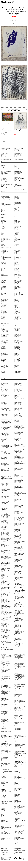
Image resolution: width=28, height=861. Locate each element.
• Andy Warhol (3, 130)
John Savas (3, 317)
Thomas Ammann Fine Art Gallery (19, 586)
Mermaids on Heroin (18, 280)
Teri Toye (16, 311)
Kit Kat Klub (3, 237)
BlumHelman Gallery (5, 468)
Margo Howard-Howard (19, 272)
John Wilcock (17, 329)
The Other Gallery (17, 582)
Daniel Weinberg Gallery (5, 515)
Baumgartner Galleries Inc (6, 460)
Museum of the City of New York (19, 685)
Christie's (2, 679)
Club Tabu (3, 228)
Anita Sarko (3, 259)
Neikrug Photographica (18, 461)
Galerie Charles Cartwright (6, 567)
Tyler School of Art (17, 748)
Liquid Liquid (16, 264)
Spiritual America (17, 561)
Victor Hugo (16, 374)
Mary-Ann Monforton (18, 341)
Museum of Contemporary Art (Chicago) (20, 668)
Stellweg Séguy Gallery (18, 568)
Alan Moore (3, 327)
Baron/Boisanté (4, 457)
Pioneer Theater (17, 789)
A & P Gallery (3, 396)
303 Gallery (3, 392)
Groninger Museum (4, 697)
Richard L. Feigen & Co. (18, 510)
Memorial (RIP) (17, 168)
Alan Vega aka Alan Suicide (6, 257)
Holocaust (16, 163)
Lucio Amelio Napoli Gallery (19, 417)
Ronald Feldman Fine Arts (19, 519)
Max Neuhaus (17, 278)
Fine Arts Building (4, 546)
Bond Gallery (3, 469)
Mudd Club (16, 222)
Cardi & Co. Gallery (4, 484)
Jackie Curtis (3, 305)
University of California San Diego (19, 752)
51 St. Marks (3, 385)
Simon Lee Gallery (17, 549)
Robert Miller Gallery (18, 514)
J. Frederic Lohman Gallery (6, 617)
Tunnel (15, 238)
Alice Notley (3, 329)
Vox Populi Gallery (18, 615)
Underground (17, 239)
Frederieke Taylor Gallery (6, 557)
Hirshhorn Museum (4, 704)
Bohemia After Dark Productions (4, 785)
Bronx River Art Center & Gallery (5, 473)
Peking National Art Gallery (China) (19, 704)
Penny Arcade (17, 289)
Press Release (16, 201)
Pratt (2, 765)
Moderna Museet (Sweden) (19, 654)
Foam (2, 549)
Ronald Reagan (17, 362)
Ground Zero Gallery (5, 594)
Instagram (17, 848)
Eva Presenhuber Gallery (5, 540)
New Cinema (16, 776)
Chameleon (3, 792)
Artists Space (3, 448)
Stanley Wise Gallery (18, 564)
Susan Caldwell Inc (17, 573)
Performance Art (17, 154)
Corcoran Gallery (4, 508)
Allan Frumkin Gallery (5, 413)
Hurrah (2, 233)
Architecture (3, 168)
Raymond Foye (17, 358)
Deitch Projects (3, 521)
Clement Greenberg (4, 344)
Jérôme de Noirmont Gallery (19, 380)
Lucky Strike (3, 245)
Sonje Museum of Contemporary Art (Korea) (20, 718)
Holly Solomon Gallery (5, 610)
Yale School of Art (17, 766)
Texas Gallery (17, 574)
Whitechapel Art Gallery (19, 626)
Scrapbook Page (17, 203)
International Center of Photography (5, 712)
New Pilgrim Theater (18, 777)
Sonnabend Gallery (18, 556)
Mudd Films (16, 773)
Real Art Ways (17, 799)
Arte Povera (3, 150)
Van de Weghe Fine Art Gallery (20, 606)
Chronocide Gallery (4, 502)
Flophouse (3, 820)
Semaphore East (17, 537)
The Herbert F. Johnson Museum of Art (18, 746)
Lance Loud (16, 259)
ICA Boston (3, 705)
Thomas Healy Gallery (18, 587)
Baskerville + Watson (5, 459)
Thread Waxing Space (18, 831)
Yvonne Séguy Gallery (18, 643)
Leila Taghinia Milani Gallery (19, 404)
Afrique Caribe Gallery (5, 405)
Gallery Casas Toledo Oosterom (5, 577)
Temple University (17, 743)
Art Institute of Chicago (5, 734)
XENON (16, 243)
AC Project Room (4, 403)
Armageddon (3, 220)
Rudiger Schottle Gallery (19, 523)
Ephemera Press (19, 850)
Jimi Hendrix (3, 311)
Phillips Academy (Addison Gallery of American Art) (6, 764)
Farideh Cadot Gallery (5, 541)
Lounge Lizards (17, 268)
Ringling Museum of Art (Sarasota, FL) (18, 710)
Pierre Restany (17, 356)
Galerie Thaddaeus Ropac (6, 570)
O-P (15, 781)
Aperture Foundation (5, 661)
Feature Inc (3, 544)
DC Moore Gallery (4, 520)
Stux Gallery (16, 572)
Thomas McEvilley (17, 371)
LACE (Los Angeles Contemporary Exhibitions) (20, 398)
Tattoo (15, 184)
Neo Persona (16, 462)
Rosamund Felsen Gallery (19, 522)
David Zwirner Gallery (5, 519)
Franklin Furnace (4, 823)
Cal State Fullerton (4, 738)
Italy (15, 165)
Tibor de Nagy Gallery (18, 591)
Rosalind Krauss (17, 364)
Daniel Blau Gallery (4, 514)
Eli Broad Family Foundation (6, 687)
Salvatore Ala (17, 529)
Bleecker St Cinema (4, 782)
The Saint (16, 233)
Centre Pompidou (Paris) (5, 678)
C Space (2, 788)
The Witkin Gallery (18, 584)
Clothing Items (3, 205)
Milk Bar (16, 220)
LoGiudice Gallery (17, 415)
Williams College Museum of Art (19, 765)
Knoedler (16, 386)
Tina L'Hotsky (17, 319)
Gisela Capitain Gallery (5, 587)
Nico (15, 284)
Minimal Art (16, 149)
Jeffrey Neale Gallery (5, 632)
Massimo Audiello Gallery (19, 435)
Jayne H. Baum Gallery (5, 631)
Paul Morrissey (17, 354)
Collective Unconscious (5, 805)
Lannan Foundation (4, 724)
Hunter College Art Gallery (6, 751)
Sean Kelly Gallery (17, 535)
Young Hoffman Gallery (19, 641)
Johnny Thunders (17, 250)
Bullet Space (3, 786)
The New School (17, 747)
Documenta (3, 809)
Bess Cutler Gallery (4, 463)
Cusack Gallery (4, 511)
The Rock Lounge (17, 827)
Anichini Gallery (4, 432)
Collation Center (4, 803)
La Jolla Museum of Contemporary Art (5, 723)
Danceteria (3, 229)
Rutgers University (17, 735)
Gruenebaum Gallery (5, 595)
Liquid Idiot (16, 263)
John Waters (3, 319)
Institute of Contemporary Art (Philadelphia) (6, 710)
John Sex (2, 318)
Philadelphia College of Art (6, 762)
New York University (5, 760)
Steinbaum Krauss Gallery (19, 567)
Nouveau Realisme (18, 150)
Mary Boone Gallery (18, 434)
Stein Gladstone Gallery (19, 566)
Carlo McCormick (4, 340)
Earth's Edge (3, 810)
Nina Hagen (16, 286)
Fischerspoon (3, 293)
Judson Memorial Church (5, 838)
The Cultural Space (18, 815)
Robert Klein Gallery (18, 513)
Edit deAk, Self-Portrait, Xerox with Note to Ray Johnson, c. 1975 (20, 130)
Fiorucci (2, 819)
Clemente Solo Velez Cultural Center (6, 802)
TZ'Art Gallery (17, 602)
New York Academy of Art (6, 759)
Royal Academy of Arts (18, 734)
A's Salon (2, 399)
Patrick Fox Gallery (18, 482)
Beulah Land (3, 221)
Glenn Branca (3, 296)
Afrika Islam (3, 255)
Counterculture (4, 179)
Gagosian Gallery (4, 564)
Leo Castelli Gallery (18, 407)
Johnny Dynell (3, 320)
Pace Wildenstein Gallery (19, 476)
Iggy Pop (2, 302)
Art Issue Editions (4, 442)
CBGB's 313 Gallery (4, 495)
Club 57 (2, 226)
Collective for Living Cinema (6, 804)
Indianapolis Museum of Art (6, 707)
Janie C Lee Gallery (4, 628)
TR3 (15, 237)
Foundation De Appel (5, 822)
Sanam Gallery (17, 531)
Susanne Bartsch (17, 368)
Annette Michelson (4, 332)
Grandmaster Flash (4, 299)
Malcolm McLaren (17, 271)
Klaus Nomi (16, 255)
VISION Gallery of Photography (17, 612)
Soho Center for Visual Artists (19, 806)
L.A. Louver (16, 396)
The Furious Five (17, 312)
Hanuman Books (4, 832)
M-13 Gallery (16, 421)
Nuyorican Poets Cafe (18, 779)
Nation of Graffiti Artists (19, 775)
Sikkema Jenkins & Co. (18, 548)
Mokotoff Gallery (17, 450)
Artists (3, 854)
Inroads (2, 834)
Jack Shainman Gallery (5, 622)
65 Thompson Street (4, 389)
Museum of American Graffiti (19, 666)
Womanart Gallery (18, 634)
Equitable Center (4, 813)
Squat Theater (17, 229)
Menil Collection (4, 728)
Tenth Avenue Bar (17, 813)
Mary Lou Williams (18, 277)
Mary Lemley (16, 340)
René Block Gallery (18, 504)
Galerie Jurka (3, 569)
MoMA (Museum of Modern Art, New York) (19, 656)
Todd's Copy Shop (17, 832)
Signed (15, 204)
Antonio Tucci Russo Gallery (6, 438)
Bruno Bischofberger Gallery (6, 478)
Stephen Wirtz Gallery (18, 571)
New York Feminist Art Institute (20, 778)
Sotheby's (16, 719)
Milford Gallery (17, 445)
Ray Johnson (14, 103)
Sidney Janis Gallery (18, 547)
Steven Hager (17, 367)
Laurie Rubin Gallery (18, 402)
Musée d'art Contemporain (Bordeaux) (19, 688)
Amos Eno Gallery (4, 423)
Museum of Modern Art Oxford (20, 680)
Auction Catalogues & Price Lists (6, 200)
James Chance (3, 306)
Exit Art (2, 815)
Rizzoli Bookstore (17, 801)
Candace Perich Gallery (5, 483)
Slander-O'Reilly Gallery (19, 553)
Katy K (15, 252)
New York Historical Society (19, 697)
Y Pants (15, 320)
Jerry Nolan (3, 310)
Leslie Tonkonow (17, 409)
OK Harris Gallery (17, 473)
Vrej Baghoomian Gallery (19, 616)
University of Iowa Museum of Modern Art (20, 754)
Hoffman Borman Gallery (6, 608)
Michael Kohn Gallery (18, 443)
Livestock (16, 414)
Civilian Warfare (4, 505)
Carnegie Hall (3, 790)
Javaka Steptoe (4, 365)
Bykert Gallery (3, 480)
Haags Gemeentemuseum (6, 701)
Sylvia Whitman (17, 370)
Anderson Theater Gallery (6, 426)
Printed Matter (17, 794)
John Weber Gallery (5, 639)
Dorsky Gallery (4, 526)
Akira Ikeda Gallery (4, 407)
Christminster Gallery (5, 501)
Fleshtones (3, 294)
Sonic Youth (16, 301)
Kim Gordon (16, 253)
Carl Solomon (3, 338)
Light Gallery (16, 411)
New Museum (17, 695)
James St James (4, 307)
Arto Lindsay (3, 265)
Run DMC (16, 296)
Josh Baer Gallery (4, 643)
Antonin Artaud (4, 335)
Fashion (2, 185)
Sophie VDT (16, 366)
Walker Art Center (17, 728)
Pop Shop (16, 790)
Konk (15, 256)
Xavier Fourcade (17, 637)
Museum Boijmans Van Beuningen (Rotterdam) (19, 663)
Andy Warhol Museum (5, 660)
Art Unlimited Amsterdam (5, 445)
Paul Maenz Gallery (18, 486)
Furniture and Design (5, 187)
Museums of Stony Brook (19, 686)
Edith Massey (3, 287)
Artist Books (3, 198)
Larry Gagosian (17, 335)
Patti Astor (16, 353)
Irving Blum (3, 360)
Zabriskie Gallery (17, 644)
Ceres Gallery (3, 497)
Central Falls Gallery (5, 496)
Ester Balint (3, 290)
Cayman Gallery (4, 493)
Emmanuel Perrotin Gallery (6, 538)
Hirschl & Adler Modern (5, 607)
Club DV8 (2, 227)
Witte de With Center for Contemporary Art (19, 632)
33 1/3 (2, 384)
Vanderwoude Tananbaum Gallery (19, 608)
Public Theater (17, 796)
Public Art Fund (17, 707)
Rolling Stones (17, 293)
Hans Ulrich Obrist (4, 354)
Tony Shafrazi (17, 373)
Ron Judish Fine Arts (18, 518)
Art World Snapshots (5, 196)
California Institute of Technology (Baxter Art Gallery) (5, 741)
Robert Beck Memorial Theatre (20, 802)
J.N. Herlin (3, 618)
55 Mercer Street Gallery (5, 386)
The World (16, 234)
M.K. (15, 216)
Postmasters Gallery (18, 499)
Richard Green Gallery (18, 508)
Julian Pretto (3, 644)
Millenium (16, 771)
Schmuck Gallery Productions (19, 534)
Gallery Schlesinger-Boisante (6, 578)
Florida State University (5, 746)
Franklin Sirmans (4, 352)
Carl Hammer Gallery (5, 485)
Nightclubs (16, 174)
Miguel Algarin (17, 347)
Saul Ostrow (16, 365)
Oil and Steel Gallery (18, 471)
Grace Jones (3, 298)
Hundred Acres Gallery (5, 613)
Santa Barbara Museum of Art (20, 714)
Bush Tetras (3, 276)
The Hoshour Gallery (18, 579)
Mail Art (16, 167)
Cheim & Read (3, 499)
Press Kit (16, 199)
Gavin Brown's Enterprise (5, 583)
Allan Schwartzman (4, 330)
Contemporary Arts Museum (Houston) (6, 681)
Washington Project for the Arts (20, 842)
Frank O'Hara (3, 350)
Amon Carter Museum (5, 658)
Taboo (15, 306)
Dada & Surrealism (4, 153)
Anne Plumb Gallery (4, 433)
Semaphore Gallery (18, 538)
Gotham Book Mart (4, 828)
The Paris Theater (17, 824)
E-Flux (2, 528)
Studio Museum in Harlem (19, 722)
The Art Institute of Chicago (19, 744)
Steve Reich (16, 304)
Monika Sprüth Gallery (18, 452)
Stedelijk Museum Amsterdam (20, 721)
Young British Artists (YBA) (19, 159)
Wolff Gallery (17, 633)
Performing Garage (18, 788)
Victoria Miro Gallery (18, 610)
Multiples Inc (16, 455)
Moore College (4, 758)
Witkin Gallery (17, 630)
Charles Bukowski (4, 342)
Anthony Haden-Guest (5, 334)
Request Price (3, 134)
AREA (2, 218)
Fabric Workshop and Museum (7, 688)
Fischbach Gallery (4, 547)
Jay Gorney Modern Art (5, 630)
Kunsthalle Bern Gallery (18, 392)
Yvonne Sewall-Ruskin (18, 376)
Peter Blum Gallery (17, 491)
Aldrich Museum (4, 654)
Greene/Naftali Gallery (5, 591)
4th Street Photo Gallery (5, 395)
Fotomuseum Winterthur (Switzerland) (5, 692)
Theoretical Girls (17, 318)
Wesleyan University (18, 761)
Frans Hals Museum (4, 694)
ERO (2, 814)
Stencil (15, 208)
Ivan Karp (3, 362)
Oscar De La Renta (18, 349)
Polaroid (16, 196)
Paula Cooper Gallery (18, 487)
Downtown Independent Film (6, 182)
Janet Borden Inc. (4, 625)
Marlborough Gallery (18, 432)
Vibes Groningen (17, 840)
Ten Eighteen (16, 232)
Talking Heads (17, 307)
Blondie (2, 270)
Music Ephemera (17, 171)
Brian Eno (2, 272)
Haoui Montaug (4, 355)
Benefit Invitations (4, 173)
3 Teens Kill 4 (3, 250)
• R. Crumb (6, 132)
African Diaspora (4, 165)
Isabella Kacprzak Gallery (6, 616)
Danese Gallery (4, 513)
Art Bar (2, 440)
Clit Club (2, 224)
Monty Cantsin (17, 282)
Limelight (2, 244)
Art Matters (3, 776)
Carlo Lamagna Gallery (5, 488)
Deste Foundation (4, 685)
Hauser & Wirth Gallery (5, 601)
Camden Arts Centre (5, 668)
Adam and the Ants (4, 251)
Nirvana (16, 223)
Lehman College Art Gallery (6, 752)
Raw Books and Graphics (19, 797)
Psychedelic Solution (18, 501)
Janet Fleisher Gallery (5, 626)
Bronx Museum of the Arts (6, 665)
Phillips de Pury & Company (19, 706)
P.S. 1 (15, 474)
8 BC (2, 216)
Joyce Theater (3, 837)
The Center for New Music (19, 814)
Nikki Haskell (16, 348)
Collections (5, 852)
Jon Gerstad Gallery (5, 641)
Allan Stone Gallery (4, 414)
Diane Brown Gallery (5, 522)
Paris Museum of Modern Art (19, 701)
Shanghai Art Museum (18, 715)
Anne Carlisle (3, 262)
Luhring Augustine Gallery (19, 419)
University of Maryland (18, 755)
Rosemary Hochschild (18, 294)
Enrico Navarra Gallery (5, 539)
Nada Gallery (17, 456)
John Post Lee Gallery (5, 638)
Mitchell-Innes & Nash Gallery (20, 446)
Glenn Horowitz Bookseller (6, 827)
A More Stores (3, 163)
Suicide (15, 305)
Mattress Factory (17, 438)
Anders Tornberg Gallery (5, 424)
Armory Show (3, 662)
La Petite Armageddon (5, 239)
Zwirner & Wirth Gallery (19, 646)
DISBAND (3, 282)
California (3, 174)
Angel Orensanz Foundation (6, 771)
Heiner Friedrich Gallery (5, 604)
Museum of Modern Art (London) (18, 679)
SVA (15, 738)
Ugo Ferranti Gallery (18, 604)
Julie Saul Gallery (4, 645)
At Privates (3, 778)
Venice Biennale (17, 839)
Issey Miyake (3, 361)
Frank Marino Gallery (5, 555)
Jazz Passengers (4, 308)
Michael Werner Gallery (19, 444)
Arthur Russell (3, 264)
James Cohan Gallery (5, 624)
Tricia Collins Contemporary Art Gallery (19, 598)
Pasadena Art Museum (18, 702)
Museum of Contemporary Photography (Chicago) (19, 677)
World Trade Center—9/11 (19, 189)
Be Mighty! (3, 781)
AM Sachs (3, 416)
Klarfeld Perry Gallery (18, 385)
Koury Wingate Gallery (18, 390)
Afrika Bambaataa (4, 253)
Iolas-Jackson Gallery (5, 614)
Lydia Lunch (16, 269)
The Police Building (17, 826)
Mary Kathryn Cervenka (19, 276)
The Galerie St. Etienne (18, 577)
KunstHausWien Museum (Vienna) (5, 717)
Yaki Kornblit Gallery (18, 639)
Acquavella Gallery (4, 404)
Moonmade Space (17, 772)
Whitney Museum (17, 729)
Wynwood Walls (17, 635)
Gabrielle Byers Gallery (5, 563)
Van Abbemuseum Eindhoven (20, 725)
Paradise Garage (17, 226)
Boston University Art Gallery (6, 736)
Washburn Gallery (17, 621)
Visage (15, 240)
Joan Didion (3, 374)
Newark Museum (17, 699)
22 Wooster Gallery (4, 383)
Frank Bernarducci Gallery (6, 553)
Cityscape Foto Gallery (5, 504)
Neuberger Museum (18, 694)
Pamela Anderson (17, 287)
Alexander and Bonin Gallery (6, 410)
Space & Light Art (17, 207)
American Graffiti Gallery (6, 421)
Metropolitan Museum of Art (19, 651)
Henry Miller (3, 358)
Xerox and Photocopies (18, 211)
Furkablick (3, 825)
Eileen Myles (3, 348)
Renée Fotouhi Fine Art (18, 505)
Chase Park (3, 796)
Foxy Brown (3, 295)
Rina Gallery (16, 511)
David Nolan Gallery (5, 517)
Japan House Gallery (5, 629)
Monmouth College (4, 757)
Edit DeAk (3, 347)
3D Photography (4, 193)
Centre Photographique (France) (5, 677)
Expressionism (3, 154)
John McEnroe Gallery (5, 637)
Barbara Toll (3, 456)
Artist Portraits (3, 169)
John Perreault (17, 327)
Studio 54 (16, 231)
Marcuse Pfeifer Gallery (18, 425)
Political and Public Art (18, 180)
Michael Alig (16, 342)
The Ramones (17, 314)
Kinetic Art (3, 210)
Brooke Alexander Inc (5, 475)
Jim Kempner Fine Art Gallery (6, 634)
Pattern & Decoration (18, 153)
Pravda (15, 793)
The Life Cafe (16, 822)
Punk (15, 181)
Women (15, 187)
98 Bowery (18, 852)
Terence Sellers (17, 310)
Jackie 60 (3, 234)
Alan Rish (2, 328)
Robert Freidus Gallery (18, 512)
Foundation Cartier (4, 693)
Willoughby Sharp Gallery (19, 628)
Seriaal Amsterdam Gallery (19, 541)
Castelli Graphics (4, 490)
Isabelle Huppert (4, 304)
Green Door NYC (4, 829)
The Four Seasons (17, 818)
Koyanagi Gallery (17, 391)
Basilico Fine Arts (4, 458)
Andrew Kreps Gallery (5, 429)
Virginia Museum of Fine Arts (19, 727)
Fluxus (2, 155)
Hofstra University (4, 750)
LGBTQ (15, 166)
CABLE (2, 482)
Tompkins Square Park (18, 833)
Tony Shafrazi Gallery (18, 596)
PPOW (15, 500)
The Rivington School (18, 185)
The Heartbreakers (18, 313)
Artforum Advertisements (5, 197)
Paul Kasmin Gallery (18, 485)
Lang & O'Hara (17, 399)
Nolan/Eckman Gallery (18, 468)
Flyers (2, 209)
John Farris (3, 376)
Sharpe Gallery (17, 544)
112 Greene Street (4, 390)
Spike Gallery (17, 560)
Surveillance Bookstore (18, 812)
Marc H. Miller (17, 338)
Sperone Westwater (18, 559)
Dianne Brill (3, 281)
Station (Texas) (17, 811)
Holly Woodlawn (4, 301)
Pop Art (15, 156)
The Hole (16, 819)
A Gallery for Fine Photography (4, 398)
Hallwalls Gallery (4, 597)
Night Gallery (17, 465)
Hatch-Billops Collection (5, 833)
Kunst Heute (3, 840)
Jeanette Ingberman (5, 367)
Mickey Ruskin (17, 346)
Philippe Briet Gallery (18, 492)
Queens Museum (17, 708)
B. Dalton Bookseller (4, 779)
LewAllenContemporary (19, 410)
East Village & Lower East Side (6, 184)
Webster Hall (16, 241)
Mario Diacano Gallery (18, 429)
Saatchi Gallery (17, 525)
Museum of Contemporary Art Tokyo (20, 673)
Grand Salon (3, 589)
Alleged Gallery (4, 415)
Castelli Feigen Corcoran (5, 489)
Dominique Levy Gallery (5, 523)
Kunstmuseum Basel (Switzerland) (4, 720)
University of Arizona (18, 750)
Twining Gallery (17, 600)
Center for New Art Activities (6, 791)
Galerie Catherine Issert (5, 565)
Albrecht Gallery (4, 409)
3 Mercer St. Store (4, 380)
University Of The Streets (19, 838)
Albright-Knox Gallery (5, 653)
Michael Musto (17, 344)
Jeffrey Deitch (3, 368)
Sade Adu (16, 299)
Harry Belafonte (4, 300)
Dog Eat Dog (3, 286)
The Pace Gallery (17, 583)
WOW (15, 843)
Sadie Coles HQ (17, 526)
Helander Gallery (4, 605)
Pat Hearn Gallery (17, 481)
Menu (26, 2)
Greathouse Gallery (4, 590)
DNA (2, 284)
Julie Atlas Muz (17, 251)
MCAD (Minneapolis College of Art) (7, 755)
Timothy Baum (17, 372)
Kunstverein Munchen (5, 721)
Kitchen (2, 839)
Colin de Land (3, 346)
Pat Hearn (16, 350)
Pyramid (16, 227)
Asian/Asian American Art (6, 171)
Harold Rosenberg (4, 356)
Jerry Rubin (3, 371)
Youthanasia (16, 244)
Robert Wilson (17, 360)
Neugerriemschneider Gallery (20, 463)
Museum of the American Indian (19, 683)
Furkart (2, 826)
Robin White (16, 361)
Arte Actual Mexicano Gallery (6, 446)
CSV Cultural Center (4, 684)
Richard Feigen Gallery (18, 507)
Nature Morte (17, 459)
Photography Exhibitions (19, 195)
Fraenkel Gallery (4, 552)
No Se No (16, 467)
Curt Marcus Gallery (5, 510)
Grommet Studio (4, 593)
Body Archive (3, 783)
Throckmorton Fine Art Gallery (20, 590)
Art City (2, 441)
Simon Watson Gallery (18, 550)
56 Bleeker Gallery (4, 388)
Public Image (16, 795)
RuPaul (15, 298)
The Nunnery (16, 580)
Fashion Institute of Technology (7, 745)
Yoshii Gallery (17, 640)
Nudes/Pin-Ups (17, 177)
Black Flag (3, 269)
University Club (17, 837)
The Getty (16, 723)
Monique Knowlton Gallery (19, 453)
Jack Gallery (3, 620)
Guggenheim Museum (5, 699)
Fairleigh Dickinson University (6, 744)
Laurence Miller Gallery (18, 401)
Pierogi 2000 (16, 496)
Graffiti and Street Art (5, 157)
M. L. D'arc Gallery (18, 422)
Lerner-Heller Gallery (18, 408)
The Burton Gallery (18, 576)
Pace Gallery (16, 475)
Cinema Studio (3, 798)
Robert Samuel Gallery (18, 516)
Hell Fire (2, 232)
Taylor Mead (16, 308)
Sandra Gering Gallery (18, 532)
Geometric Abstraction (5, 156)
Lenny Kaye (16, 261)
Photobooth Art (17, 193)
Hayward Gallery (4, 602)
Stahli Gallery (17, 562)
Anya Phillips (3, 263)
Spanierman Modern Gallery (19, 558)
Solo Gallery (16, 555)
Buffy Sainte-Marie (4, 275)
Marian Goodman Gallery (19, 427)
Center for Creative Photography (4, 674)
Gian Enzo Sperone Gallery (6, 586)
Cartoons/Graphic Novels (6, 204)
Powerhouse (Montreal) (18, 791)
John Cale (3, 313)
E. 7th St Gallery (4, 529)
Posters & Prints (17, 198)
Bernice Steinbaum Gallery (6, 462)
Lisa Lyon (16, 265)
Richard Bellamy (17, 506)
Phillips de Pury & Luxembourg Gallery (20, 494)
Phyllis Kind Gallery (18, 495)
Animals (2, 167)
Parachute (16, 783)
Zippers (15, 245)
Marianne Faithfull (17, 274)
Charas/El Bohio (4, 794)
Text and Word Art (17, 157)
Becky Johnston (4, 336)
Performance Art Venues (19, 785)
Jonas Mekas (16, 330)
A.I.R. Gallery (3, 401)
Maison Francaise (4, 753)
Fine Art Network (4, 817)
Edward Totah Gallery (5, 533)
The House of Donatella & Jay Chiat (20, 821)
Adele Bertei (3, 252)
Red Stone (16, 800)
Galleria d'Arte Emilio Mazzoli (6, 571)
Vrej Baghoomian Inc (18, 618)
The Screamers (17, 316)
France (2, 186)
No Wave (16, 175)
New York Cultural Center (19, 696)
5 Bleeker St (3, 382)
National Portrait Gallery (19, 458)
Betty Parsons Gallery (5, 464)
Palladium (16, 224)
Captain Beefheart (4, 278)
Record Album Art (17, 202)
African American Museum (6, 651)
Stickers (15, 209)
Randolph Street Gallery (19, 502)
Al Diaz (2, 256)
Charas (2, 498)
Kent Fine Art (16, 384)
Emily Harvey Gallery (5, 537)
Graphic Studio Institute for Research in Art (6, 748)
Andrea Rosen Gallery (5, 428)
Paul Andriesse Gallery (18, 483)
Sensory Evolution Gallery (19, 540)
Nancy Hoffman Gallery (19, 457)
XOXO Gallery (17, 638)
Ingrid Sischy (3, 359)
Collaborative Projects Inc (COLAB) (6, 176)
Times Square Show (18, 186)
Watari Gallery (17, 622)
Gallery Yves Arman (4, 581)
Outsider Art (16, 151)
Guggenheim (3, 698)
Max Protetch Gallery (18, 440)
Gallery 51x (3, 574)
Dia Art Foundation (4, 686)
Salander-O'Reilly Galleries (19, 528)
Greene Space (3, 831)
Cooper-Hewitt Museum (5, 682)
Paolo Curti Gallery (18, 479)
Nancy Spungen (17, 283)
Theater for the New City (19, 830)
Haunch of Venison (4, 599)
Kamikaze (3, 235)
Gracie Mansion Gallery (5, 588)
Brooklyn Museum (4, 666)
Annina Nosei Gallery (5, 434)
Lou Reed (16, 267)
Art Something (3, 444)
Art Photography (4, 149)
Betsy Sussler (3, 268)
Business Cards (3, 202)
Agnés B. (2, 325)
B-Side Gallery (3, 451)
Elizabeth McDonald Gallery (6, 535)
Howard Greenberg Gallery (6, 612)
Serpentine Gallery (18, 543)
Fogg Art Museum (4, 690)
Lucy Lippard (16, 336)
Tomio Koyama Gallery (18, 595)
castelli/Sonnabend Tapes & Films (6, 492)
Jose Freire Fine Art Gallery (6, 642)
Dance (2, 180)
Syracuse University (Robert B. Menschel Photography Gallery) (20, 740)
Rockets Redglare (17, 292)
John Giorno (16, 325)
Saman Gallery (17, 530)
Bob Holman (3, 337)
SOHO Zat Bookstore (18, 807)
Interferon (3, 835)
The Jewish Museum (18, 724)
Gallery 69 (3, 575)
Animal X (2, 258)
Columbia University (5, 743)
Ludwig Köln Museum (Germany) (5, 727)
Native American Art (18, 172)
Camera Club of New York (6, 669)
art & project (3, 439)
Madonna (16, 270)
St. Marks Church (17, 809)
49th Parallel (3, 394)
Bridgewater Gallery (5, 471)
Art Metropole (3, 777)
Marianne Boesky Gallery (19, 428)
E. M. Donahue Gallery (5, 531)
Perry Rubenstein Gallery (19, 489)
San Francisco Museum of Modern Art (19, 712)
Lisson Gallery (17, 413)
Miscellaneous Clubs (18, 221)
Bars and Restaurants (5, 172)
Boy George (3, 271)
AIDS (2, 166)
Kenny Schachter (17, 334)
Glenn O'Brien (3, 353)
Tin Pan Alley (16, 235)
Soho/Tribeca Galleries (18, 554)
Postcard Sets (16, 197)
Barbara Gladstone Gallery (6, 454)
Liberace (16, 262)
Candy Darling (3, 277)
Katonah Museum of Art (5, 714)
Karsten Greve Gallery (18, 382)
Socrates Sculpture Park (18, 805)
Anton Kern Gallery (4, 436)
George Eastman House (5, 695)
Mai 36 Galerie (17, 423)
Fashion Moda (3, 543)
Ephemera (4, 848)
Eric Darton (3, 349)
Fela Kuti (2, 292)
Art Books (3, 195)
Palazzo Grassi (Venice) (19, 700)
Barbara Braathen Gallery (6, 453)
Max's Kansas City (17, 217)
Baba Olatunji (3, 267)
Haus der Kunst (4, 600)
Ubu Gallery (16, 603)
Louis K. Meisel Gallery (18, 416)
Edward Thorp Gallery (5, 532)
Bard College (3, 735)
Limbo (2, 243)
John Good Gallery (4, 636)
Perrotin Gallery (17, 488)
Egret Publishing (4, 811)
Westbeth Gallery (17, 624)
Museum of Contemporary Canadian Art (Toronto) (19, 675)
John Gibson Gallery (5, 635)
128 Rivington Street (4, 391)
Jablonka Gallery (4, 619)
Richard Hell (16, 290)
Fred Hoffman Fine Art (5, 556)
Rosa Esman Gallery (18, 520)
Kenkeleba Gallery (18, 383)
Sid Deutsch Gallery (18, 546)
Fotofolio (2, 551)
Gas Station (3, 188)
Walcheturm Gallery (18, 620)
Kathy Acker (16, 332)
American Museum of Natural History (6, 657)
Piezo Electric (16, 498)
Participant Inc (17, 784)
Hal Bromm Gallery (4, 596)
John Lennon (3, 314)
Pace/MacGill (17, 477)
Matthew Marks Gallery (19, 437)
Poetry (15, 179)
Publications (5, 850)
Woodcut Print (17, 210)
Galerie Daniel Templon (5, 568)
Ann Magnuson (4, 261)
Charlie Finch (3, 343)
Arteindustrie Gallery (5, 447)
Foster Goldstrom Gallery (6, 550)
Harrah (2, 231)
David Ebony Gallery (5, 516)
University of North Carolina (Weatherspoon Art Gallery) (20, 757)
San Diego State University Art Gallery (20, 737)
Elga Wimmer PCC (4, 534)
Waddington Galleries (18, 619)
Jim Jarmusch (3, 373)
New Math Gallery (18, 464)
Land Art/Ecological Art (18, 148)
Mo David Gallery (17, 447)
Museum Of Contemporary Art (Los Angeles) (20, 670)
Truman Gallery (17, 599)
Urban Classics (17, 605)
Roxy (15, 228)
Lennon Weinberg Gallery (19, 405)
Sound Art (16, 205)
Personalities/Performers (19, 178)
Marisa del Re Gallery (18, 431)
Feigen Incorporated (5, 545)
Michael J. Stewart (17, 343)
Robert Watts (16, 359)
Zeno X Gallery (17, 645)
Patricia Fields (17, 352)
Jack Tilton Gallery (4, 623)
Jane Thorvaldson (4, 364)
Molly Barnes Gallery (18, 451)
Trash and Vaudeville (18, 834)
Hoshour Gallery (4, 611)
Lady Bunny (16, 258)
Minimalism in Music (18, 169)
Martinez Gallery (17, 433)
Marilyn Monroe (17, 275)
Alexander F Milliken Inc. (5, 411)
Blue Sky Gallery (4, 466)
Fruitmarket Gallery (4, 559)
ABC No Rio (3, 402)
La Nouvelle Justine (4, 238)
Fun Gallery (3, 561)
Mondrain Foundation (18, 657)
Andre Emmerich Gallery (5, 427)
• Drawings (3, 131)
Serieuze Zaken (17, 542)
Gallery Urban (3, 580)
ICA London (3, 706)
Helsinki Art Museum (5, 703)
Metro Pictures (3, 843)
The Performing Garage (19, 825)
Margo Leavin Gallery (18, 426)
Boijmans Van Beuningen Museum (5, 664)
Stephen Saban (17, 302)
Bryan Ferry (3, 274)
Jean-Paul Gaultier (4, 366)
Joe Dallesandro (4, 312)
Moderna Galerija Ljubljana (19, 449)
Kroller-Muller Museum (5, 715)
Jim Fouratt (3, 372)
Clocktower (3, 507)
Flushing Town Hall (4, 821)
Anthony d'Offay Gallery (5, 435)
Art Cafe (2, 775)
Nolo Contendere (17, 469)
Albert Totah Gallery (5, 408)
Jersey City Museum (4, 713)
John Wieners (17, 328)
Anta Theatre (3, 772)
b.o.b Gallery (3, 452)
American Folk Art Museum (6, 655)
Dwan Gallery (3, 527)
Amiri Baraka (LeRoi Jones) (6, 331)
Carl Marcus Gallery (5, 486)
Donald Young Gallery (5, 525)
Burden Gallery (4, 479)
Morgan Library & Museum (19, 658)
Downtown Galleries (5, 181)
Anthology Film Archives (5, 773)
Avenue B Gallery (4, 450)
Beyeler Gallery (4, 465)
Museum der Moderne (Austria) (18, 665)
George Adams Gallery (5, 584)
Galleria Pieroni (4, 573)
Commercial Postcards (5, 206)
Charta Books (3, 795)
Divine (2, 283)
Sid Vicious (16, 300)
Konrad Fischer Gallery (18, 388)
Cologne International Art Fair (6, 807)
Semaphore (16, 536)
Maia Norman (17, 337)
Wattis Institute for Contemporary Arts (18, 759)
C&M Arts (3, 789)
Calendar (2, 203)
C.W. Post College (4, 737)
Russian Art (16, 183)
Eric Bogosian (3, 288)
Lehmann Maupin (17, 403)
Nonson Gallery (17, 470)
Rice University (3, 766)
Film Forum (3, 816)
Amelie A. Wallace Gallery (6, 417)
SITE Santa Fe (17, 716)
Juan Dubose (16, 331)
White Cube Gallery (18, 625)
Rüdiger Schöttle (17, 524)
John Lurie (3, 316)
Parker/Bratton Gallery (18, 480)
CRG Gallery (3, 509)
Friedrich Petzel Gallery (5, 558)
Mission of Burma (17, 281)
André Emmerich (4, 430)
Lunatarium (3, 841)
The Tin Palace (17, 828)
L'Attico (15, 395)
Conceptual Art (4, 151)
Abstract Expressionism (5, 148)
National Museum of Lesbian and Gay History (19, 693)
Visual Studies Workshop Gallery (19, 614)
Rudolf (15, 295)
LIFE (2, 241)
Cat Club (2, 222)
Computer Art (3, 178)
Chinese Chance (4, 797)
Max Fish (16, 439)
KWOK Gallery (17, 394)
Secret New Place (17, 803)
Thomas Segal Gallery (18, 589)
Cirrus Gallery (3, 503)
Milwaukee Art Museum (18, 653)
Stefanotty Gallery (17, 565)
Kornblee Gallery (17, 389)
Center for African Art (5, 672)
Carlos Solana (3, 341)
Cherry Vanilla (3, 280)
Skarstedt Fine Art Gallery (19, 552)
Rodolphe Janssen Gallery (19, 517)
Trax (15, 836)
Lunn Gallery (16, 420)
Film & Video (3, 208)
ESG (2, 289)
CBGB (2, 223)
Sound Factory (17, 808)
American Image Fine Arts (6, 422)
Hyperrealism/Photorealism (6, 159)
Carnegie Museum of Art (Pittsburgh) (5, 671)
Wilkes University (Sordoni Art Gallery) (20, 763)
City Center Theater (4, 800)
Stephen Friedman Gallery (19, 570)
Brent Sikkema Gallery (5, 470)
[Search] (14, 141)
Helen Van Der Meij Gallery (6, 606)
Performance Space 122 (18, 787)
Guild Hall (3, 700)
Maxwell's (16, 218)
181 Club (2, 217)
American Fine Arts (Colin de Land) (6, 420)
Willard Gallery (17, 627)
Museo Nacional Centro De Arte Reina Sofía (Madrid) (19, 660)
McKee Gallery (17, 441)
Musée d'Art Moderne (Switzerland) (18, 690)
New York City (17, 173)
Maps (2, 211)
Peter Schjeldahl (17, 355)
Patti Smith (16, 288)
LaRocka (2, 240)
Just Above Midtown (5, 647)
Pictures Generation (18, 155)
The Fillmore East (17, 817)
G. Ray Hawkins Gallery (5, 562)
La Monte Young (17, 257)
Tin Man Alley (17, 593)
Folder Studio (7, 859)
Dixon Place (3, 808)
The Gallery (16, 578)
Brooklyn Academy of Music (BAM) (6, 477)
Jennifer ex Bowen (4, 370)
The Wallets (16, 317)
